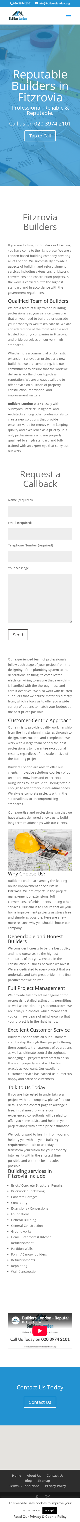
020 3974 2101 (52, 123)
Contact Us (40, 1402)
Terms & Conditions (24, 1486)
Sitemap (44, 1480)
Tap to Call (40, 136)
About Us (34, 1475)
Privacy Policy (55, 1486)
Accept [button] (49, 1510)
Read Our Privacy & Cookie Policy (40, 1516)
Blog (28, 1480)
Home (16, 1475)
